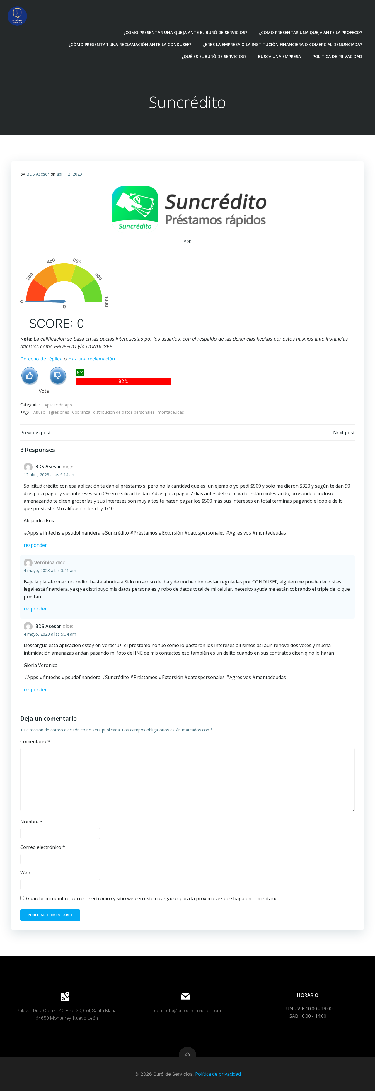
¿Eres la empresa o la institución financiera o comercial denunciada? (282, 44)
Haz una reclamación (91, 359)
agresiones (58, 412)
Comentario (35, 741)
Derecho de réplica (41, 359)
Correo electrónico (42, 847)
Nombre (31, 821)
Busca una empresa (279, 56)
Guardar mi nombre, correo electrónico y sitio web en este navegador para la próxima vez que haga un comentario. (152, 898)
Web (25, 872)
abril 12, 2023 (69, 174)
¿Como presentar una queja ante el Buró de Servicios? (185, 32)
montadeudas (171, 412)
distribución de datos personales (124, 412)
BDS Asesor (37, 174)
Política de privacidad (337, 56)
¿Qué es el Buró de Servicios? (214, 56)
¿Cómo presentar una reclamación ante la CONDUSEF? (130, 44)
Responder (35, 545)
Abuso (39, 412)
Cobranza (81, 412)
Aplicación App (58, 405)
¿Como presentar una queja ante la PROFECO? (310, 32)
